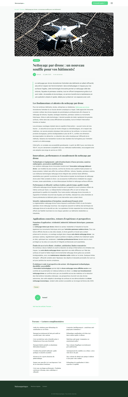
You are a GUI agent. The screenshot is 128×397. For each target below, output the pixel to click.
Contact (44, 386)
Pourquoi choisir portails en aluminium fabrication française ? (45, 346)
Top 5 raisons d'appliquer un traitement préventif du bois (78, 346)
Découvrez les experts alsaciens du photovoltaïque (43, 357)
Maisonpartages (21, 386)
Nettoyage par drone (82, 107)
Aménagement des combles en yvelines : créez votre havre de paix (80, 351)
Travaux (22, 9)
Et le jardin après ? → (99, 3)
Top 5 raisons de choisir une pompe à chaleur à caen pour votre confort (80, 357)
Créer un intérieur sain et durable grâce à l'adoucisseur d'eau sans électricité (46, 340)
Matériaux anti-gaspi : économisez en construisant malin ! (77, 340)
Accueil (17, 9)
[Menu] (111, 3)
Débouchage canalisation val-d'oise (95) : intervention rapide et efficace (78, 334)
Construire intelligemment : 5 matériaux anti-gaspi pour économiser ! (80, 328)
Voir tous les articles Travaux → (43, 306)
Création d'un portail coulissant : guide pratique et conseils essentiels (45, 351)
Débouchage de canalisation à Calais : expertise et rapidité (77, 363)
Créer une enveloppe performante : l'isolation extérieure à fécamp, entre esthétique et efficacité (47, 370)
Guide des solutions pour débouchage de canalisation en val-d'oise (45, 328)
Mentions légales (35, 386)
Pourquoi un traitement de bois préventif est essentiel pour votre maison (46, 334)
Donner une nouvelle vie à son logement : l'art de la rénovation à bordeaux (47, 363)
